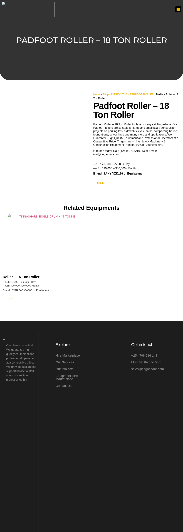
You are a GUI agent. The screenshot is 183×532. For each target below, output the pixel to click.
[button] (178, 9)
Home (96, 94)
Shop (106, 94)
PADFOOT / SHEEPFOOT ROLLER (132, 94)
